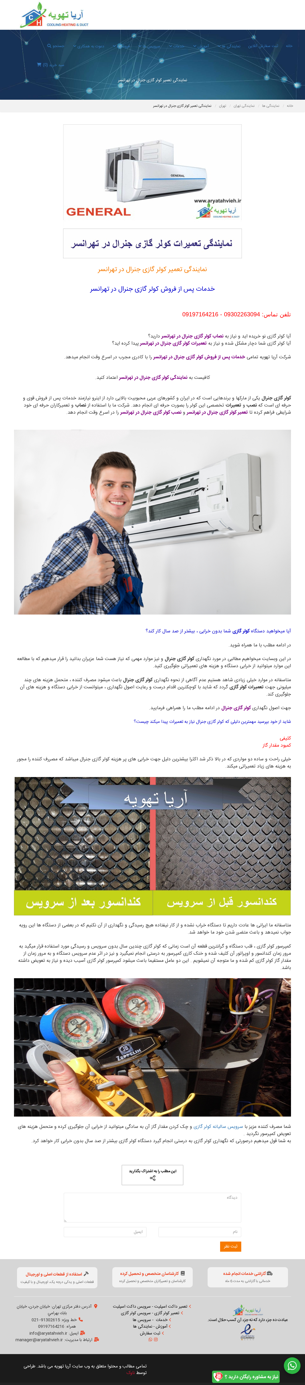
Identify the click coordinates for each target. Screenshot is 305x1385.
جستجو (58, 46)
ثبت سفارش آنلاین (263, 46)
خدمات (178, 46)
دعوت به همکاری (90, 46)
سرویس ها (150, 46)
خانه (289, 46)
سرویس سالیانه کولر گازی (218, 1127)
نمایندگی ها (230, 46)
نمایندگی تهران (245, 106)
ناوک (130, 1373)
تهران (223, 106)
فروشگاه (123, 46)
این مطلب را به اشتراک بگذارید (152, 1171)
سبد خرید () (53, 65)
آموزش (202, 46)
